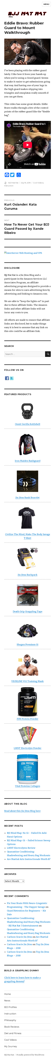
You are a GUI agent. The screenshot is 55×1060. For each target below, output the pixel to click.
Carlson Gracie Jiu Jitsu (19, 937)
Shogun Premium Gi (27, 644)
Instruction (8, 186)
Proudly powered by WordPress (30, 1055)
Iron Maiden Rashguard (27, 460)
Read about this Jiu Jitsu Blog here (22, 811)
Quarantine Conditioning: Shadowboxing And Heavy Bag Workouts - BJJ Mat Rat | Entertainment (28, 922)
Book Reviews (11, 1027)
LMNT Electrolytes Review (21, 848)
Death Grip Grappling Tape (27, 611)
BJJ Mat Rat (13, 183)
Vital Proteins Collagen (27, 786)
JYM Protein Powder (27, 719)
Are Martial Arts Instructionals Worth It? (28, 859)
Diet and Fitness (12, 1033)
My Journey (10, 1046)
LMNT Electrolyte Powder (27, 748)
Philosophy (10, 1020)
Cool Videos (38, 183)
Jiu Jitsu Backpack (27, 574)
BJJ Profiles (10, 1007)
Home (7, 994)
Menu (46, 4)
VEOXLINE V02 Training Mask (27, 681)
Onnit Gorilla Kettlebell (27, 424)
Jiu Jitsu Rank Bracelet (27, 497)
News (7, 1000)
